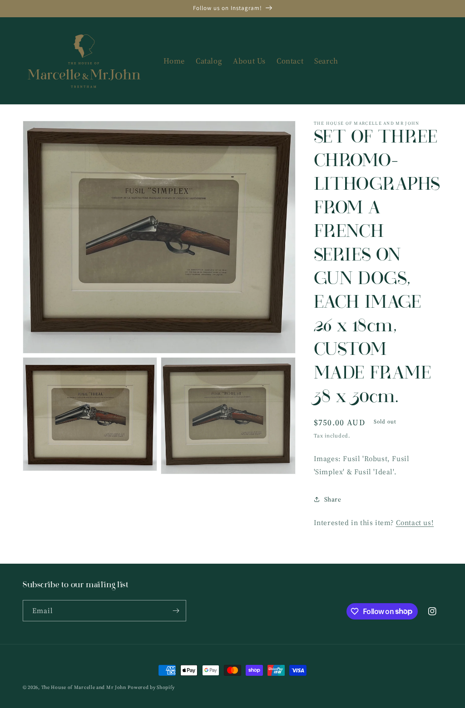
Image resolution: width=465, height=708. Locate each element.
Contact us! (415, 522)
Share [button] (332, 499)
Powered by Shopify (151, 687)
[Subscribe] (176, 610)
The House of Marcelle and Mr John (83, 687)
